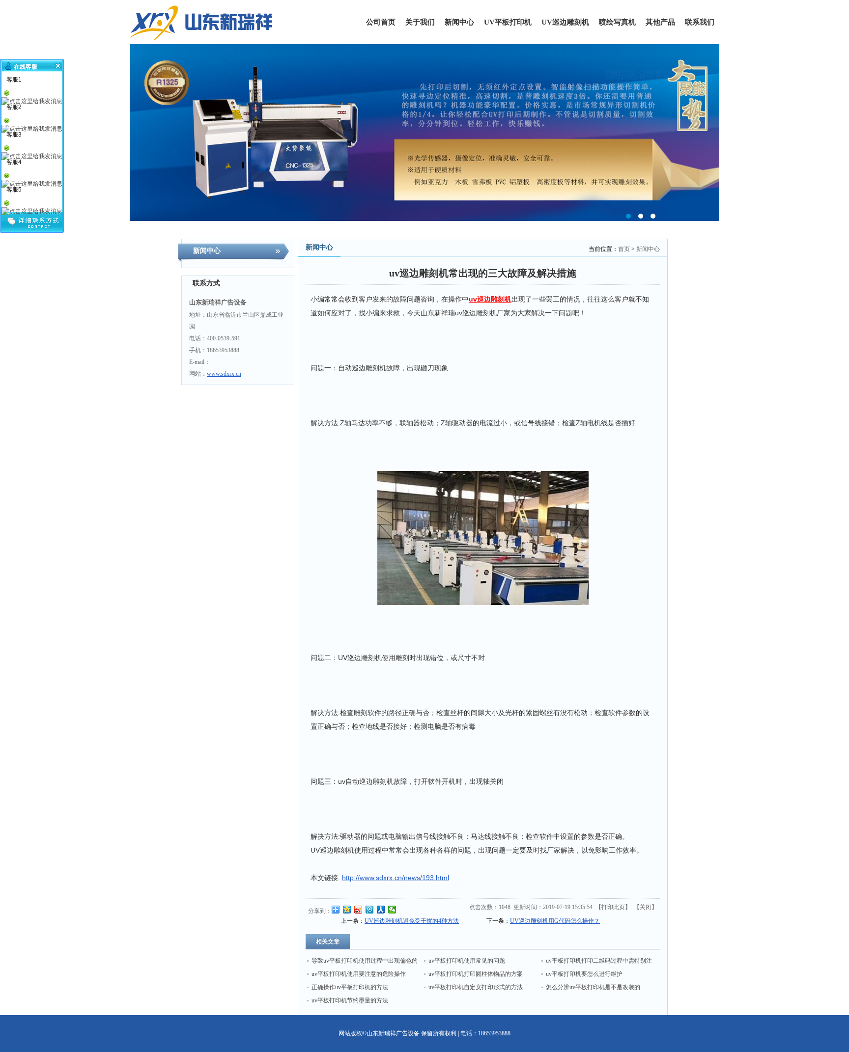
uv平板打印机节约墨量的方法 (349, 1000)
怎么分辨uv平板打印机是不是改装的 (593, 987)
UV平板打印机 (508, 22)
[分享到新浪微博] (358, 910)
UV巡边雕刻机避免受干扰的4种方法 (412, 920)
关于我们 (420, 22)
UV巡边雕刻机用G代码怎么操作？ (555, 920)
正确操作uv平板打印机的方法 (349, 987)
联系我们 (699, 22)
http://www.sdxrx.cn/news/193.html (395, 878)
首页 (624, 249)
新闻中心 (459, 22)
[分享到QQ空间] (347, 910)
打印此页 (613, 907)
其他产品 (660, 22)
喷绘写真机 (617, 22)
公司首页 (381, 22)
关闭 (645, 907)
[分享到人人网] (381, 910)
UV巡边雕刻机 (565, 22)
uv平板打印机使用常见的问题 (466, 960)
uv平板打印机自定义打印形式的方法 (475, 987)
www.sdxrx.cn (224, 373)
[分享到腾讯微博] (370, 910)
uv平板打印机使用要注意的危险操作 (358, 973)
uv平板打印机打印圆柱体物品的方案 (475, 973)
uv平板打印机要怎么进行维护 (584, 973)
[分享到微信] (392, 910)
